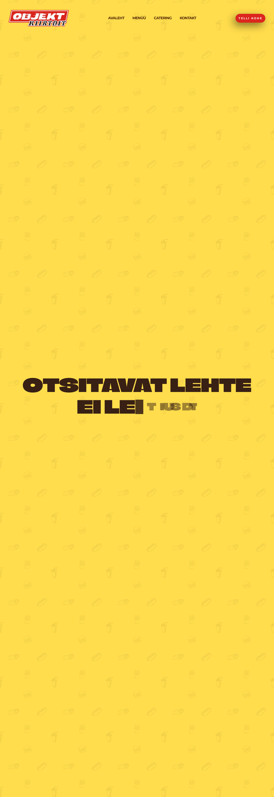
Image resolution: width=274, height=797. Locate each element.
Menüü (139, 18)
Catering (163, 18)
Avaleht (116, 18)
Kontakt (188, 18)
